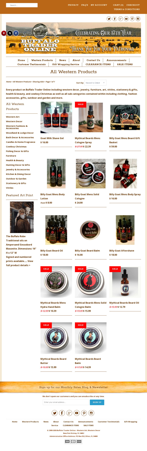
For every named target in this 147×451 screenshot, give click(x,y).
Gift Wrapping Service (65, 64)
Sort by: (80, 82)
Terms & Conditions (127, 9)
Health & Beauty (15, 160)
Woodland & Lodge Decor (20, 132)
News (62, 60)
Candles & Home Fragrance (20, 141)
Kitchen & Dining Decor (18, 174)
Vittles (9, 187)
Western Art (13, 116)
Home (21, 60)
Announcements (116, 60)
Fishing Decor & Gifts (17, 151)
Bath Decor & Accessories (20, 137)
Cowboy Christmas (16, 146)
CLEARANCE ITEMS (98, 64)
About (76, 60)
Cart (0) (118, 5)
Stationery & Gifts (16, 183)
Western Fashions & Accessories (17, 127)
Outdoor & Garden (16, 178)
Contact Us (93, 60)
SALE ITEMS (125, 64)
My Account (99, 5)
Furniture (11, 155)
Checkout (133, 5)
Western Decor (14, 121)
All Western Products (73, 72)
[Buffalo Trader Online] (73, 38)
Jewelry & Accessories (18, 169)
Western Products (42, 60)
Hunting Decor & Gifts (18, 164)
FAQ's (84, 5)
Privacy (73, 5)
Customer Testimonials (31, 64)
